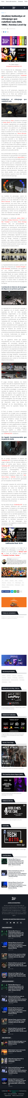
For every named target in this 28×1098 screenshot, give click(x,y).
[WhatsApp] (15, 591)
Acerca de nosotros (11, 1)
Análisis (6, 580)
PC (23, 582)
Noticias (9, 582)
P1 (13, 582)
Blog (16, 580)
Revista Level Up (10, 584)
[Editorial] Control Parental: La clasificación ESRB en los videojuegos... (16, 1060)
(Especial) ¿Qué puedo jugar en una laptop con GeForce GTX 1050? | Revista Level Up (17, 1042)
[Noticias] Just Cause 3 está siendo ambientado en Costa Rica (16, 1050)
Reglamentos (8, 1095)
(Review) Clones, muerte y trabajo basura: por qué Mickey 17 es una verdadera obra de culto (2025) (17, 955)
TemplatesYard (14, 1091)
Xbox (23, 584)
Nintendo (4, 582)
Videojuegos (17, 584)
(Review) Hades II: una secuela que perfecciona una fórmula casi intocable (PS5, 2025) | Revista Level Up (17, 965)
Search (25, 8)
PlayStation (21, 677)
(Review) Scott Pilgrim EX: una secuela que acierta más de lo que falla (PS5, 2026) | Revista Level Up (17, 974)
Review (3, 584)
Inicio (2, 1)
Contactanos (21, 1093)
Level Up (20, 580)
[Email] (7, 32)
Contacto (20, 1)
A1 (5, 12)
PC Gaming (15, 677)
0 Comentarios (11, 28)
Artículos (11, 580)
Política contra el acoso (17, 1095)
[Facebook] (3, 32)
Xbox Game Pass (5, 587)
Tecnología (22, 679)
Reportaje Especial (6, 679)
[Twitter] (5, 32)
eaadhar (14, 1092)
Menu (3, 8)
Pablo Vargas (18, 582)
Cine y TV (14, 675)
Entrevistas (20, 675)
